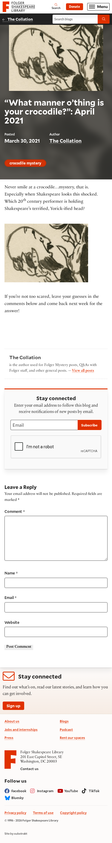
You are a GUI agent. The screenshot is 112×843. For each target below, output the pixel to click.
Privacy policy (15, 812)
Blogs (64, 721)
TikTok (94, 791)
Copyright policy (73, 812)
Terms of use (43, 812)
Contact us (29, 768)
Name (11, 573)
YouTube (71, 791)
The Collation (20, 19)
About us (11, 721)
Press (8, 737)
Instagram (45, 791)
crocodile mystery (25, 163)
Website (11, 622)
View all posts (83, 371)
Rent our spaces (72, 737)
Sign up (13, 705)
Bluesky (17, 797)
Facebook (18, 791)
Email (10, 597)
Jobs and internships (21, 729)
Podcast (66, 729)
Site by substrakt (15, 834)
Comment (14, 511)
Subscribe (89, 425)
